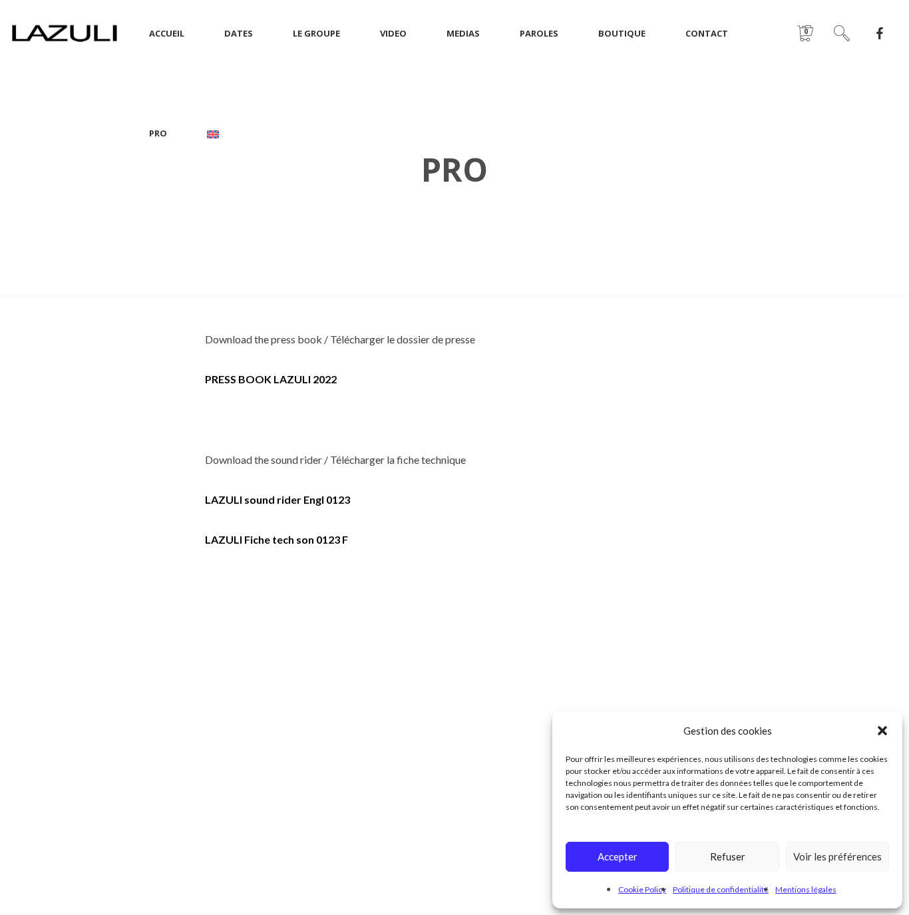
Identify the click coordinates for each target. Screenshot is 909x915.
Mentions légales (805, 889)
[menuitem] (213, 133)
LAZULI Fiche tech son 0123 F (276, 539)
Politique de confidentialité (721, 889)
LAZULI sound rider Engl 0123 (277, 499)
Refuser (727, 856)
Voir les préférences (837, 856)
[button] (882, 730)
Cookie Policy (642, 889)
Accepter (617, 856)
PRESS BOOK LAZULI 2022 (271, 379)
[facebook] (879, 33)
